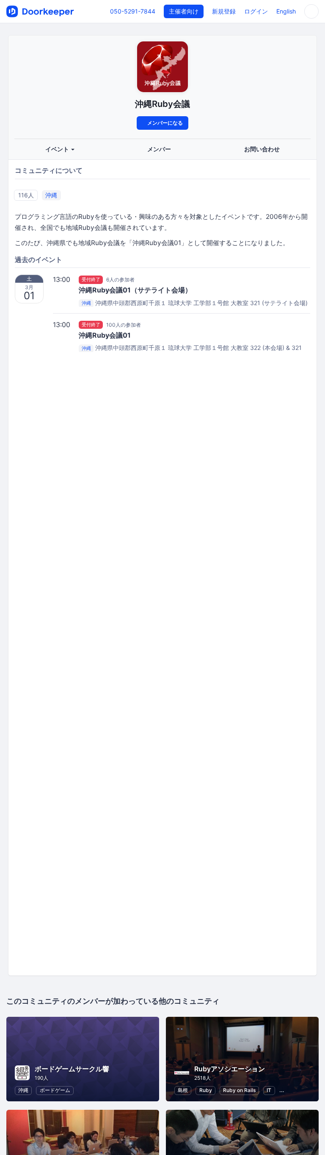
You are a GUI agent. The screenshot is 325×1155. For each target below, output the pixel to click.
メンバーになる (164, 123)
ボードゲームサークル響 (72, 1069)
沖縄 (51, 195)
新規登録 (224, 11)
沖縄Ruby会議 (162, 103)
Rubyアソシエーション (229, 1069)
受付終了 (91, 279)
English (286, 11)
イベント (57, 149)
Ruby (205, 1090)
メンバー (159, 149)
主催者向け (183, 11)
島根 (183, 1090)
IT (269, 1090)
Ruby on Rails (239, 1090)
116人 (26, 195)
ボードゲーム (55, 1090)
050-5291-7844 (132, 11)
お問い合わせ (262, 149)
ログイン (256, 11)
